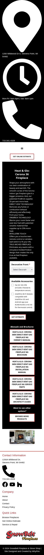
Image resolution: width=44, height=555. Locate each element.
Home (5, 496)
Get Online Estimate (11, 521)
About (5, 500)
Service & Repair (9, 524)
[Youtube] (12, 484)
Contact (5, 503)
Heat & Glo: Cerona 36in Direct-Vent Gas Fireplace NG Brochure (22, 351)
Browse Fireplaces (10, 517)
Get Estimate (18, 317)
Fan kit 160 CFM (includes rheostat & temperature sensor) (23, 287)
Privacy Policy (8, 507)
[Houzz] (19, 484)
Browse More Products (22, 417)
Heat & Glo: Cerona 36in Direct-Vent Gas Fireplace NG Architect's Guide (22, 398)
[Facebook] (5, 484)
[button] (22, 148)
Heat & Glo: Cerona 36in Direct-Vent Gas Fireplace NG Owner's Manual (22, 336)
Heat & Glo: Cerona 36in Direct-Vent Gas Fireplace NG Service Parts (22, 383)
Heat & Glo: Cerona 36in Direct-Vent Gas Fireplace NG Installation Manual (22, 367)
